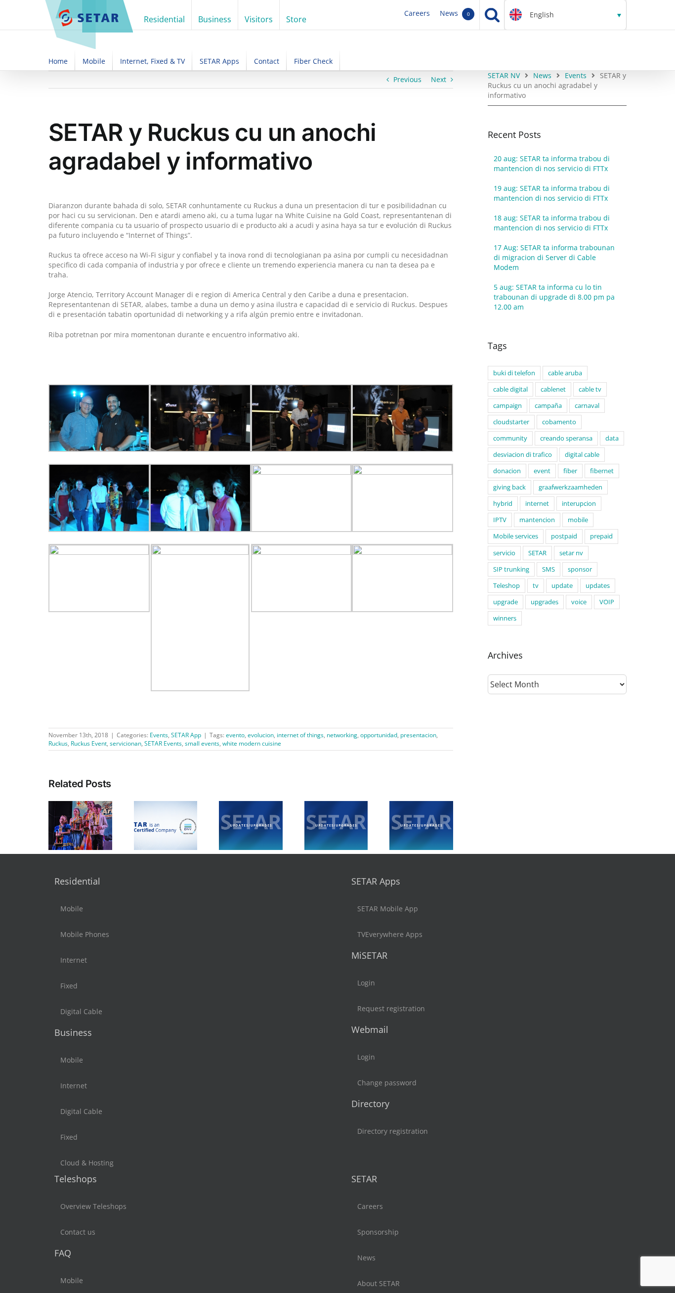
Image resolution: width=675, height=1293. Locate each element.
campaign (507, 405)
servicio (504, 553)
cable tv (590, 389)
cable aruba (565, 373)
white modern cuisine (251, 743)
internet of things (300, 735)
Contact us (77, 1232)
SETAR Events (163, 743)
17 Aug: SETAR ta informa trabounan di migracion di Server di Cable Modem (554, 257)
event (542, 471)
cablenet (553, 389)
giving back (509, 487)
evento (235, 735)
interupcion (579, 503)
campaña (548, 405)
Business (73, 1032)
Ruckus (58, 743)
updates (598, 585)
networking (342, 735)
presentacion (418, 735)
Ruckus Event (89, 743)
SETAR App (186, 735)
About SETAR (378, 1283)
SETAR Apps (375, 881)
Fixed (69, 985)
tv (536, 585)
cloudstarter (511, 422)
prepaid (601, 536)
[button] (565, 15)
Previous (407, 79)
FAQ (62, 1253)
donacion (507, 471)
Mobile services (515, 536)
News (455, 13)
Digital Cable (81, 1011)
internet (537, 503)
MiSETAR (369, 955)
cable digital (510, 389)
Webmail (369, 1029)
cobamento (559, 422)
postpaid (564, 536)
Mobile (71, 908)
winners (504, 618)
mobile (578, 520)
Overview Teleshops (93, 1206)
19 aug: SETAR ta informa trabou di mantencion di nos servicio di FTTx (552, 193)
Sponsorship (378, 1232)
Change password (387, 1082)
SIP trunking (511, 569)
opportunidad (378, 735)
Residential (77, 881)
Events (159, 735)
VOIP (606, 602)
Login (366, 982)
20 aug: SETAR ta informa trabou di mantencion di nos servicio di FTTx (552, 163)
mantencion (537, 520)
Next (438, 79)
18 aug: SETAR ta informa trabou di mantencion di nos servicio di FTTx (552, 222)
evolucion (261, 735)
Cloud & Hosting (87, 1162)
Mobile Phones (84, 934)
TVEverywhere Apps (389, 934)
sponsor (580, 569)
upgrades (544, 602)
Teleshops (75, 1179)
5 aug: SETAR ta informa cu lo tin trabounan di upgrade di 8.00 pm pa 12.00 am (554, 297)
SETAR (537, 553)
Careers (417, 13)
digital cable (582, 454)
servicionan (125, 743)
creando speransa (566, 438)
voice (579, 602)
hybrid (502, 503)
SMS (548, 569)
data (612, 438)
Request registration (391, 1008)
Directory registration (392, 1131)
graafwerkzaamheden (570, 487)
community (510, 438)
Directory (370, 1104)
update (562, 585)
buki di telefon (514, 373)
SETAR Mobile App (387, 908)
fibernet (602, 471)
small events (202, 743)
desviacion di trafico (522, 454)
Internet (73, 960)
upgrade (505, 602)
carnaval (587, 405)
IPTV (499, 520)
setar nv (571, 553)
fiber (570, 471)
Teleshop (506, 585)
